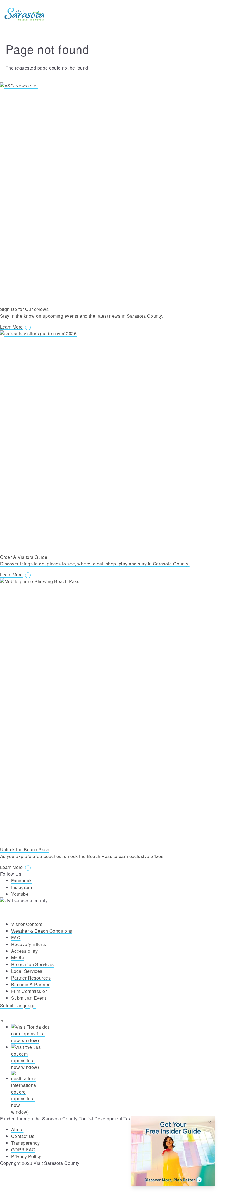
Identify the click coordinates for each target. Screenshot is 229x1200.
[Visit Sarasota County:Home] (25, 14)
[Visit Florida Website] (120, 1034)
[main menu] (217, 14)
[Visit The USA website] (120, 1057)
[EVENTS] (205, 14)
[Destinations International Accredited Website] (120, 1093)
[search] (192, 14)
